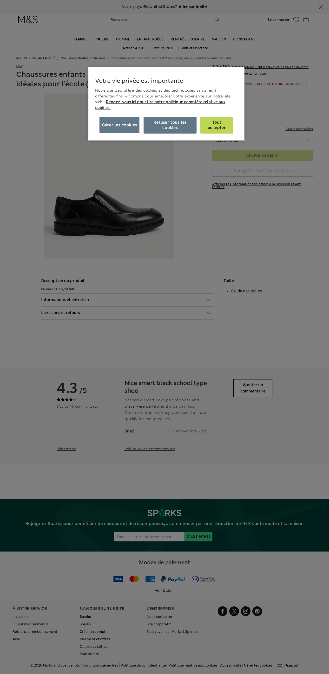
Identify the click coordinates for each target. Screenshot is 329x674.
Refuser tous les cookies (170, 125)
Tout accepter (217, 125)
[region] (166, 104)
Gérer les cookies (119, 125)
